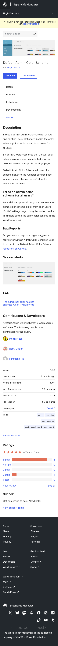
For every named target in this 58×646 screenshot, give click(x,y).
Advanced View (11, 435)
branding (50, 415)
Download (10, 75)
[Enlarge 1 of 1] (51, 266)
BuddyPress (11, 592)
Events (34, 556)
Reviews (10, 94)
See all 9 (51, 408)
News (6, 531)
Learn (6, 551)
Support (10, 117)
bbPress (9, 587)
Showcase (36, 526)
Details (10, 86)
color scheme (48, 421)
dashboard (49, 427)
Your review (9, 485)
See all (51, 485)
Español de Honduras (21, 605)
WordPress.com (13, 576)
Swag (35, 567)
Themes (34, 531)
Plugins (34, 536)
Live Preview (28, 75)
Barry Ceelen (16, 348)
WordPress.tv (12, 567)
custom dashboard (33, 427)
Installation (12, 102)
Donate (36, 561)
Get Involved (37, 551)
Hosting (7, 536)
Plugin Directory (11, 13)
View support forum (13, 507)
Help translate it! (31, 24)
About (6, 526)
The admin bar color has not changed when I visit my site (18, 303)
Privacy (7, 541)
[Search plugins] (34, 34)
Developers (9, 561)
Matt (7, 581)
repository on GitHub (14, 248)
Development (13, 109)
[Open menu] (53, 4)
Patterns (35, 541)
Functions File (16, 358)
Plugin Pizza (13, 67)
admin (41, 415)
